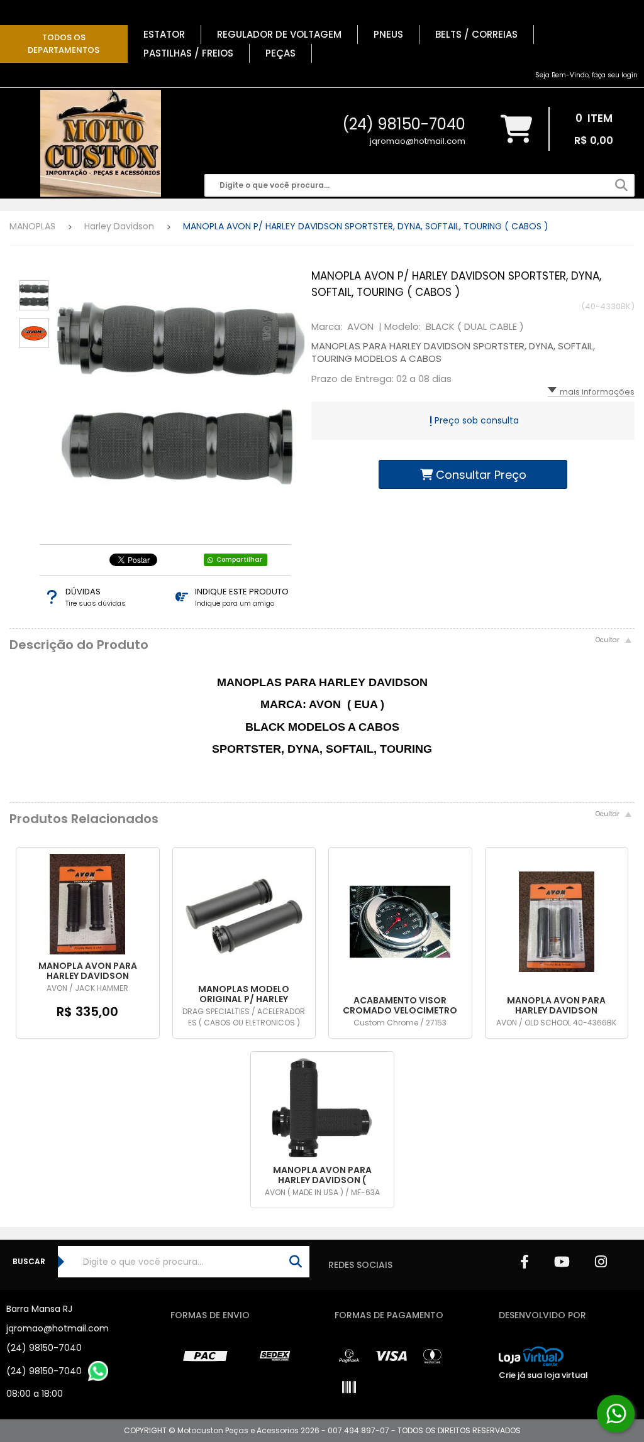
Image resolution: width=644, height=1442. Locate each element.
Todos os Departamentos (63, 43)
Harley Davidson (119, 226)
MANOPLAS (32, 226)
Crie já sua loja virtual (543, 1375)
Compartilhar (239, 559)
